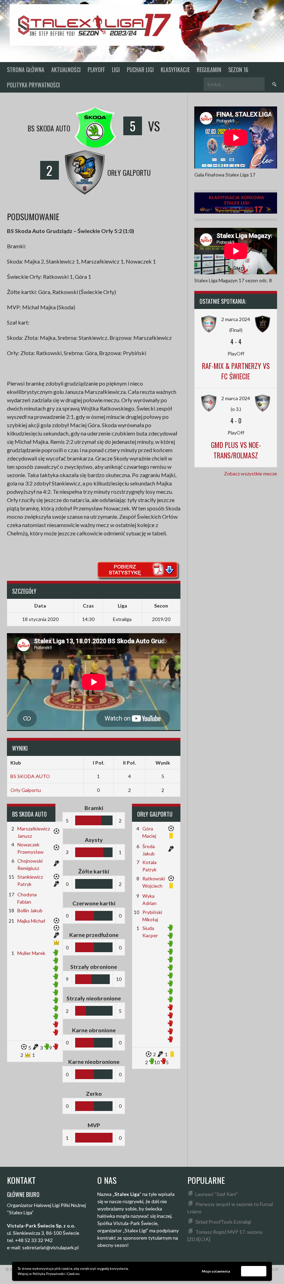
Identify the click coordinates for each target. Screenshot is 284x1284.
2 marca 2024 (235, 319)
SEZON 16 (238, 70)
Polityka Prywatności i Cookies (56, 1274)
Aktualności (66, 70)
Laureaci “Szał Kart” (216, 1194)
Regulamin (209, 70)
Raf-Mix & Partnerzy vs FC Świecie (236, 371)
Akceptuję (254, 1271)
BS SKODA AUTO (30, 776)
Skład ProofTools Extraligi (223, 1222)
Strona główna (25, 70)
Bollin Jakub (30, 910)
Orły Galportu (25, 790)
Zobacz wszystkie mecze (250, 473)
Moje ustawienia (216, 1271)
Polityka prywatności (33, 85)
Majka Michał (31, 921)
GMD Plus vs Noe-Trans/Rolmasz (236, 450)
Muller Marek (31, 953)
